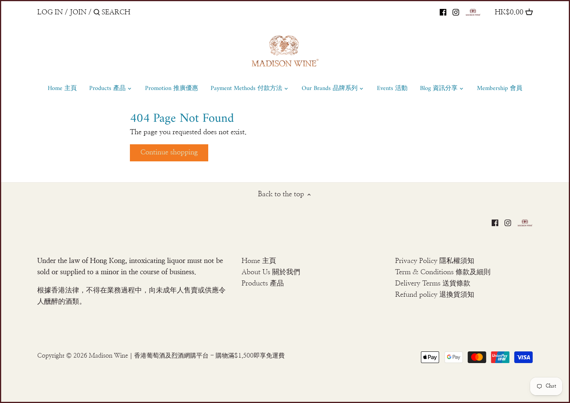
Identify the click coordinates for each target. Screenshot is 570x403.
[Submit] (96, 13)
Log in (50, 12)
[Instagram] (456, 12)
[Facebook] (443, 12)
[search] (134, 12)
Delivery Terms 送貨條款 (432, 283)
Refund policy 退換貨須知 (434, 294)
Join (78, 12)
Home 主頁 (259, 261)
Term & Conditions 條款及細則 (443, 272)
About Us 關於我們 (271, 272)
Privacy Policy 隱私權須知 (434, 261)
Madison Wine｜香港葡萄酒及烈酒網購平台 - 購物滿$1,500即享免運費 (187, 356)
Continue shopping (169, 152)
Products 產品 (263, 283)
